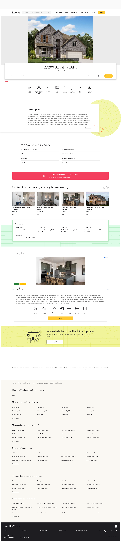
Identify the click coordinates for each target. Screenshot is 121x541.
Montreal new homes (93, 488)
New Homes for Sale (61, 12)
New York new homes (93, 437)
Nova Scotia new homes (69, 507)
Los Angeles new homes (44, 437)
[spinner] (49, 12)
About (5, 530)
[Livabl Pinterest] (116, 530)
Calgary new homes (92, 481)
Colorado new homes (43, 456)
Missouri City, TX (42, 411)
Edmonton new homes (43, 484)
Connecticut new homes (68, 456)
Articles (73, 12)
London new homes (18, 488)
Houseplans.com (25, 537)
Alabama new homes (18, 453)
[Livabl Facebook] (111, 530)
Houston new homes (68, 434)
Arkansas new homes (92, 453)
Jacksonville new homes (94, 434)
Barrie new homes (17, 481)
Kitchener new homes (93, 484)
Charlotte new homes (68, 430)
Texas (19, 383)
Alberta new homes (18, 503)
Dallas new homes (17, 434)
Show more (88, 128)
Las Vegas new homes (18, 437)
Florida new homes (42, 460)
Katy (34, 383)
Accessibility (43, 530)
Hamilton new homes (68, 484)
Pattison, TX (90, 411)
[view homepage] (16, 12)
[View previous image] (7, 41)
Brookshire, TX (66, 407)
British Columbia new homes (45, 503)
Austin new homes (42, 430)
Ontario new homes (18, 513)
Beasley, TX (15, 407)
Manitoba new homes (68, 503)
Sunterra (66, 71)
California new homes (18, 456)
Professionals (83, 12)
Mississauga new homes (69, 488)
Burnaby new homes (68, 481)
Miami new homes (67, 437)
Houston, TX (16, 411)
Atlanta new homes (18, 430)
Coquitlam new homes (19, 484)
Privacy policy (62, 530)
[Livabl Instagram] (105, 531)
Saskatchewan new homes (94, 513)
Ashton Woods (58, 71)
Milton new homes (42, 488)
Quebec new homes (68, 513)
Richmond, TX (41, 414)
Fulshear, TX (90, 407)
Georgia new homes (67, 460)
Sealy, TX (89, 414)
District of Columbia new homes (21, 460)
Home (14, 383)
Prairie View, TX (17, 414)
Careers (24, 530)
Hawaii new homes (91, 460)
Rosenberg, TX (66, 414)
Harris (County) (27, 383)
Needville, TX (66, 411)
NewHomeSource (9, 537)
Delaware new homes (92, 456)
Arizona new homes (67, 453)
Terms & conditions (81, 530)
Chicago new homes (93, 430)
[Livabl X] (99, 530)
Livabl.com (74, 369)
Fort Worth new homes (44, 434)
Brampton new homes (43, 481)
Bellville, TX (40, 407)
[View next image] (114, 41)
